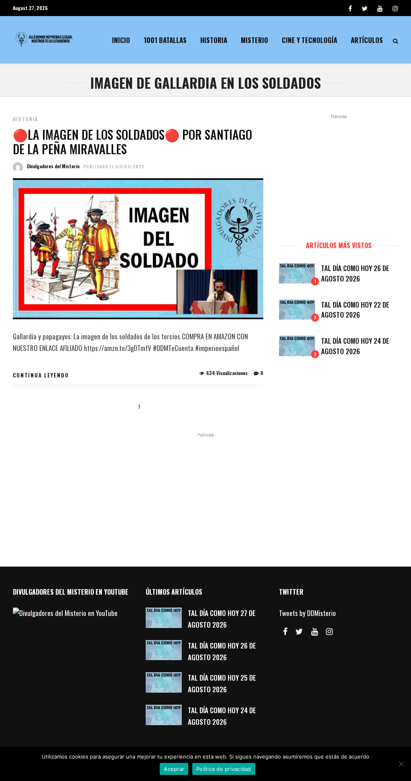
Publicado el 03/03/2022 (113, 166)
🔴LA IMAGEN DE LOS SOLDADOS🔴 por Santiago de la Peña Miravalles (132, 141)
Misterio (254, 40)
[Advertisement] (338, 174)
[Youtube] (380, 8)
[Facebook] (285, 631)
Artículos (367, 40)
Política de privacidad (223, 769)
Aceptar (174, 769)
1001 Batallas (165, 40)
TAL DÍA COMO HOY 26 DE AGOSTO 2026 (355, 273)
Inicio (121, 40)
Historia (213, 40)
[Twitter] (299, 631)
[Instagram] (395, 8)
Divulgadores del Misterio (53, 166)
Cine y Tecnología (309, 40)
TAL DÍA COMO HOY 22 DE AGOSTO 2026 (355, 310)
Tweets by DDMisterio (307, 613)
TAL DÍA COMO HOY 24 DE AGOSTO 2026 (355, 346)
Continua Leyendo (41, 375)
